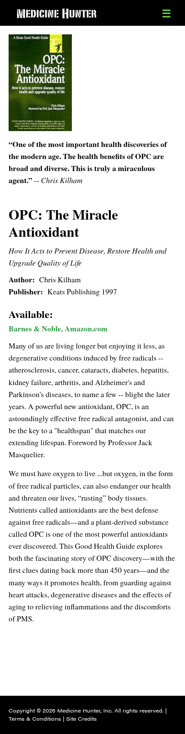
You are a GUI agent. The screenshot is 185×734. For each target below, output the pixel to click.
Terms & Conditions (35, 718)
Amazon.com (86, 328)
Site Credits (81, 718)
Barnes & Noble (35, 328)
